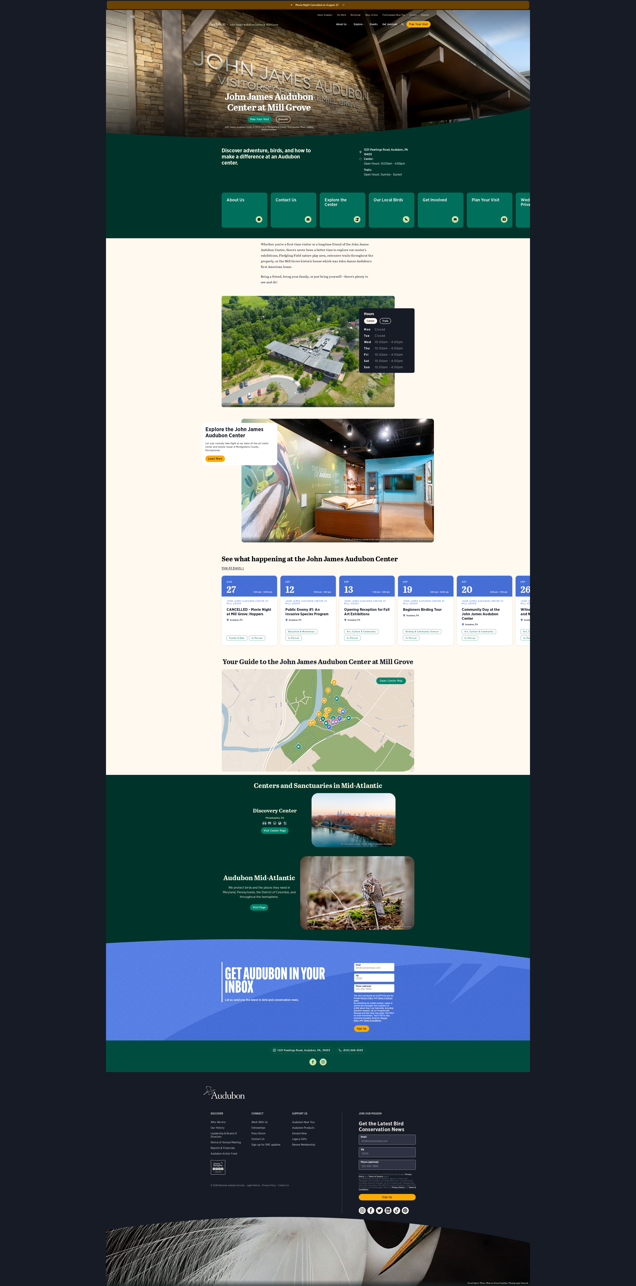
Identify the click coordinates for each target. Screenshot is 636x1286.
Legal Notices (253, 1185)
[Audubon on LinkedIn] (388, 1210)
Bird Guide (356, 15)
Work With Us (259, 1122)
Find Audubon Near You (394, 15)
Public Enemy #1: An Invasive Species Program (308, 610)
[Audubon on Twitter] (379, 1210)
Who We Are (218, 1122)
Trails (385, 321)
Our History (217, 1127)
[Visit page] (337, 480)
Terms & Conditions (372, 1020)
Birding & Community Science (422, 631)
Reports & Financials (223, 1148)
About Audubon (324, 15)
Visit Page (259, 907)
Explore (358, 24)
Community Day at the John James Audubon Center (484, 610)
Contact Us (286, 199)
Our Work (341, 15)
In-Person (257, 638)
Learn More (215, 458)
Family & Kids (236, 638)
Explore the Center (336, 202)
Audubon (224, 1092)
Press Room (258, 1133)
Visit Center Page (275, 830)
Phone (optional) (363, 986)
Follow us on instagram (323, 1062)
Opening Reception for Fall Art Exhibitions (367, 610)
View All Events (231, 568)
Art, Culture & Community (361, 631)
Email (358, 965)
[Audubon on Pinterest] (405, 1210)
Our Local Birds (388, 199)
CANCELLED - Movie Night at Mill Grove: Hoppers (249, 610)
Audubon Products (303, 1127)
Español (425, 15)
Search (402, 24)
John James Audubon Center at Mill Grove (254, 24)
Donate (413, 15)
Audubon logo (215, 23)
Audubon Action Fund (224, 1153)
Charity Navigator (218, 1167)
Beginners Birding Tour (425, 610)
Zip (357, 975)
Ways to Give (371, 15)
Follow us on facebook (312, 1062)
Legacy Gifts (299, 1139)
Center (370, 321)
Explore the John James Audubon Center (234, 432)
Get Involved (389, 24)
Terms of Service (385, 998)
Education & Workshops (301, 631)
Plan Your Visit (418, 24)
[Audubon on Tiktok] (396, 1210)
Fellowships (258, 1127)
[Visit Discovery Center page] (318, 820)
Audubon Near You (303, 1122)
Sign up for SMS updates (265, 1144)
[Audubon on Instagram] (362, 1210)
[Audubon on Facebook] (370, 1210)
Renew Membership (303, 1144)
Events (374, 24)
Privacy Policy (367, 998)
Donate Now (299, 1133)
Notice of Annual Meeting (226, 1142)
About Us (341, 24)
